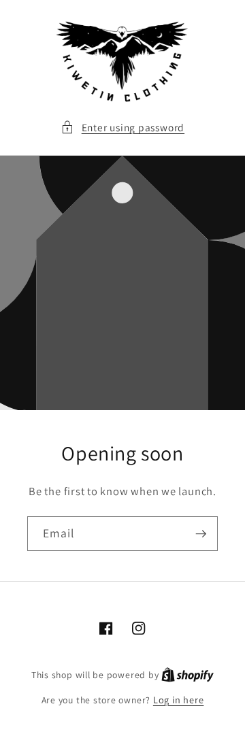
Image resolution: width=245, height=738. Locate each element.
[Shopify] (187, 674)
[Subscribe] (200, 534)
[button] (122, 127)
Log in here (178, 699)
